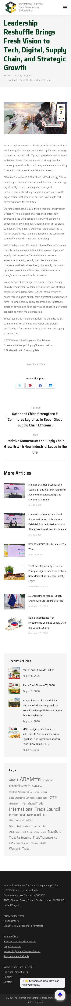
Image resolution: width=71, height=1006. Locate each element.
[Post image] (14, 490)
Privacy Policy (11, 921)
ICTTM (52, 797)
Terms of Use (11, 936)
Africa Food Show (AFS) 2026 (39, 685)
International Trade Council (34, 809)
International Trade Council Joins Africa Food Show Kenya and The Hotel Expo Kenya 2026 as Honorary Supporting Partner (42, 707)
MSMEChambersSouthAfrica (21, 820)
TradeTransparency (45, 837)
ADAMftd (30, 779)
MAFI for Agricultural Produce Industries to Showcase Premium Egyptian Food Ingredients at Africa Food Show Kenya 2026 (42, 736)
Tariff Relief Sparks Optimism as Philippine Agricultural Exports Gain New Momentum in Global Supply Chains (47, 573)
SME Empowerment (17, 832)
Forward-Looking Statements (20, 941)
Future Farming (40, 792)
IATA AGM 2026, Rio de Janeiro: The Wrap (47, 546)
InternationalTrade (31, 803)
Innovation (13, 803)
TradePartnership (20, 837)
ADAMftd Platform (14, 916)
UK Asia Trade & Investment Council (23, 843)
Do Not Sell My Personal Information (24, 926)
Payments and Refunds (16, 956)
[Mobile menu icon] (65, 7)
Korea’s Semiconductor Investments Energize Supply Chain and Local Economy (47, 623)
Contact (8, 982)
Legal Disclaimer (12, 946)
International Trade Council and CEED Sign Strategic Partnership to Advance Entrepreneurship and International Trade (47, 492)
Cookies (8, 977)
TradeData (54, 831)
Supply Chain (33, 832)
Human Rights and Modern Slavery (22, 951)
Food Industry (37, 786)
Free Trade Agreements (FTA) (20, 792)
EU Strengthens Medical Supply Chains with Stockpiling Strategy (45, 598)
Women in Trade (19, 848)
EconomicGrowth (19, 785)
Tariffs (43, 832)
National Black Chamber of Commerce (24, 826)
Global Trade (41, 798)
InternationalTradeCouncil (25, 814)
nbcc (44, 826)
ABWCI (13, 779)
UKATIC (43, 843)
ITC (45, 814)
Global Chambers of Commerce (22, 798)
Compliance (47, 780)
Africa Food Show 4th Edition (38, 670)
